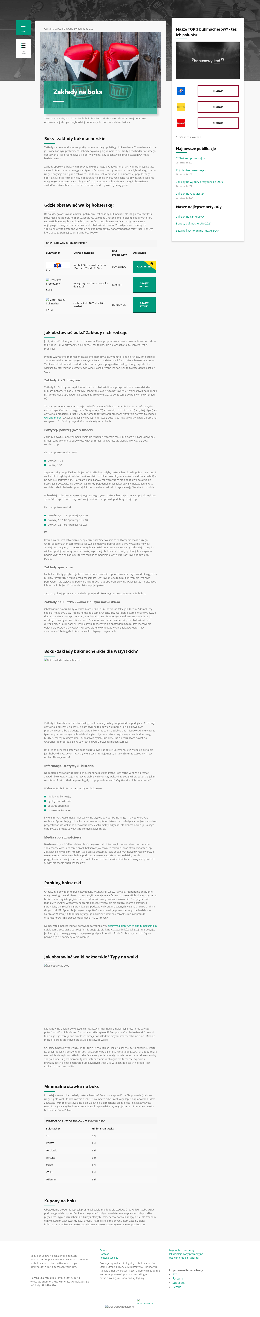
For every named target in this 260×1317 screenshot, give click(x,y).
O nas (103, 1250)
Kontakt (104, 1254)
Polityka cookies (109, 1257)
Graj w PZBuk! (144, 304)
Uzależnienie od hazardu (184, 1257)
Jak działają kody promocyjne (186, 1254)
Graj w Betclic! (144, 285)
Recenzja (218, 90)
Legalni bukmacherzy (181, 1250)
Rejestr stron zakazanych (191, 170)
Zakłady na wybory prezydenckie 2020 (199, 181)
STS (174, 1274)
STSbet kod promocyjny (190, 158)
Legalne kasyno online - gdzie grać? (197, 230)
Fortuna (177, 1278)
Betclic (176, 1287)
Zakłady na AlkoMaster (190, 193)
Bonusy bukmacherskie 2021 (194, 223)
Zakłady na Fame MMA (190, 216)
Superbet (178, 1283)
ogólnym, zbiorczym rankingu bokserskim (132, 925)
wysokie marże (53, 417)
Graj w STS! (144, 266)
